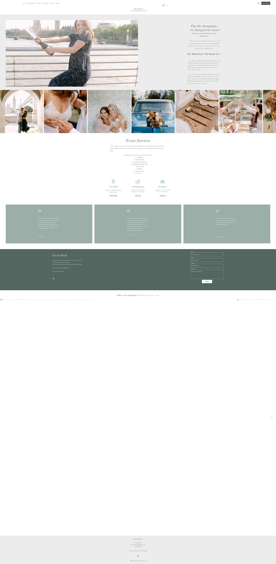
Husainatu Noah (220, 237)
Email (192, 257)
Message (193, 268)
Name (192, 251)
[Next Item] (273, 111)
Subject (192, 263)
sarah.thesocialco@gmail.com (63, 268)
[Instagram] (259, 3)
